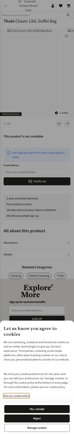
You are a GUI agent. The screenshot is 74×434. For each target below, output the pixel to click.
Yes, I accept (37, 409)
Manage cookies (37, 428)
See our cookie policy (16, 396)
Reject (37, 418)
